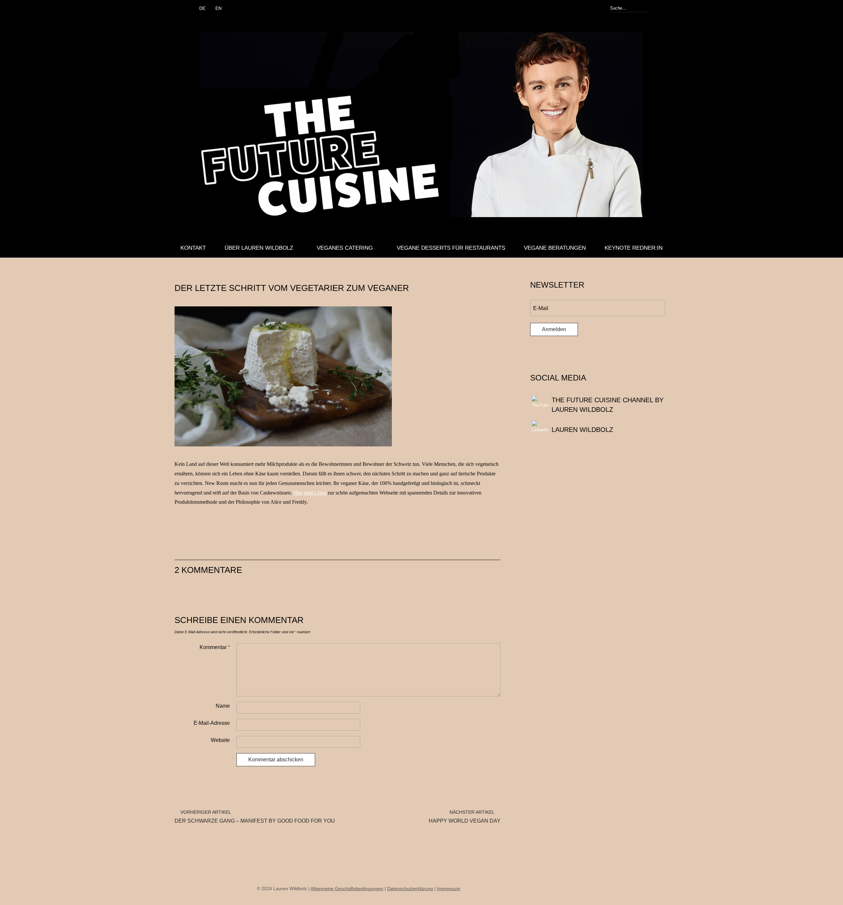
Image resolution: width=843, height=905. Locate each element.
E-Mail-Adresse (212, 723)
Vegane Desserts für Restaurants (451, 248)
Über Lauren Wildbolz (259, 248)
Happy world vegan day (465, 816)
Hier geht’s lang (309, 492)
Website (220, 740)
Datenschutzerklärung (410, 888)
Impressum (448, 888)
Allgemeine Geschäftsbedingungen (347, 888)
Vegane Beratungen (555, 248)
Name (223, 706)
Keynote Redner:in (634, 248)
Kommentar (215, 647)
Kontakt (193, 248)
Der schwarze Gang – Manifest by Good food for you (255, 816)
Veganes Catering (345, 248)
